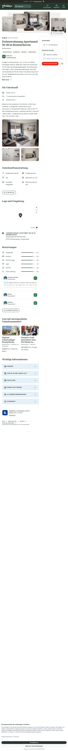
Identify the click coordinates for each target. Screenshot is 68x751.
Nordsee (22, 421)
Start (3, 421)
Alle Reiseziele (12, 421)
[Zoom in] (36, 207)
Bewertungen (38, 1)
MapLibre (33, 227)
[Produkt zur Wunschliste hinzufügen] (18, 328)
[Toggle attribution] (37, 228)
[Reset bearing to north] (36, 212)
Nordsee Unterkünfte (8, 423)
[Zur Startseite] (7, 6)
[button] (5, 80)
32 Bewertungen (11, 57)
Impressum (12, 415)
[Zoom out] (36, 210)
